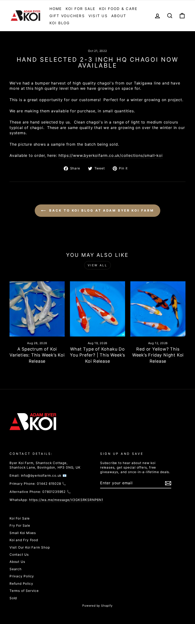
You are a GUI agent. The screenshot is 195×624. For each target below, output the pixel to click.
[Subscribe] (168, 483)
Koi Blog (59, 23)
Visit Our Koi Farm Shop (30, 547)
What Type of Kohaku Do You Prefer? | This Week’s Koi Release (97, 355)
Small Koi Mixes (23, 533)
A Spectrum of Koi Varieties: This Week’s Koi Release (37, 355)
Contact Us (19, 554)
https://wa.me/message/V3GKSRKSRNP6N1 (66, 500)
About (118, 16)
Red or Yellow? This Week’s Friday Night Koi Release (158, 355)
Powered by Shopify (97, 605)
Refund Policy (21, 583)
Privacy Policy (22, 576)
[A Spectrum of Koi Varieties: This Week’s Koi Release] (37, 309)
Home (55, 8)
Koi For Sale (81, 8)
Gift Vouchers (67, 16)
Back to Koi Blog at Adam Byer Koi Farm (101, 210)
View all (97, 265)
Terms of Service (24, 591)
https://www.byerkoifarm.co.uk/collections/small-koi (110, 155)
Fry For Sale (20, 525)
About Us (17, 562)
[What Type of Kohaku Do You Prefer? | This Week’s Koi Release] (97, 309)
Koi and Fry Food (24, 540)
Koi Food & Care (118, 8)
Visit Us (98, 16)
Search (16, 569)
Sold (13, 598)
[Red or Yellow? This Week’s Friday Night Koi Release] (157, 309)
